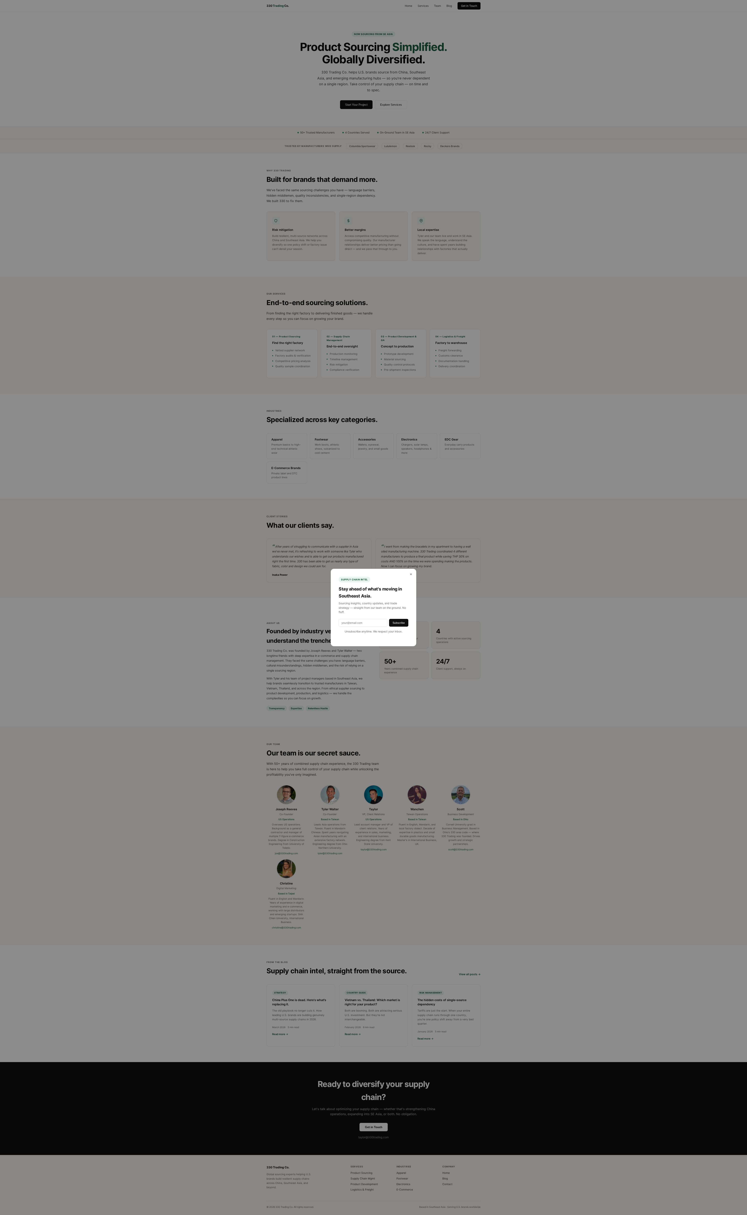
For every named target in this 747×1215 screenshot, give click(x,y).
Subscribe (399, 622)
